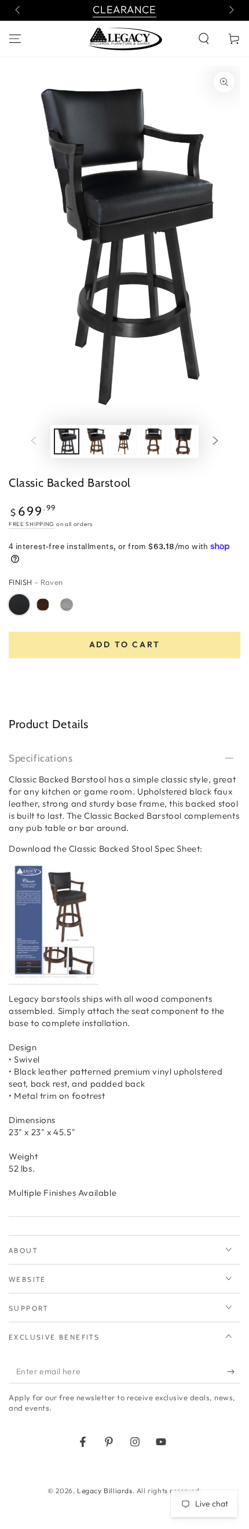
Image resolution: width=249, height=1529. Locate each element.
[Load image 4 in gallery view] (153, 441)
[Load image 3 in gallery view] (124, 441)
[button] (204, 39)
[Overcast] (66, 604)
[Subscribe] (233, 1372)
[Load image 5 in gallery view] (182, 441)
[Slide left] (18, 10)
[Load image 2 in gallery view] (95, 441)
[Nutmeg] (42, 604)
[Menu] (15, 39)
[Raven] (19, 604)
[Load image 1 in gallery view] (66, 441)
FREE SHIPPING (31, 524)
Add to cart (124, 644)
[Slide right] (230, 10)
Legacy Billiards (105, 1490)
